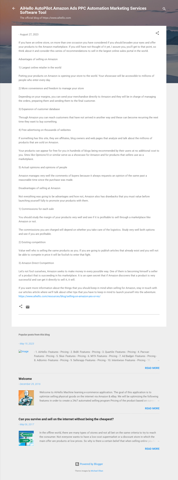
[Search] (164, 9)
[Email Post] (28, 308)
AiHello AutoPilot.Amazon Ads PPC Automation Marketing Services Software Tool (83, 10)
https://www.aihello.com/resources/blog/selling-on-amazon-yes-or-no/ (59, 296)
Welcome (25, 379)
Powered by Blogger (91, 464)
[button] (157, 33)
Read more (152, 368)
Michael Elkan (97, 471)
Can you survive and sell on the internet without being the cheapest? (66, 419)
